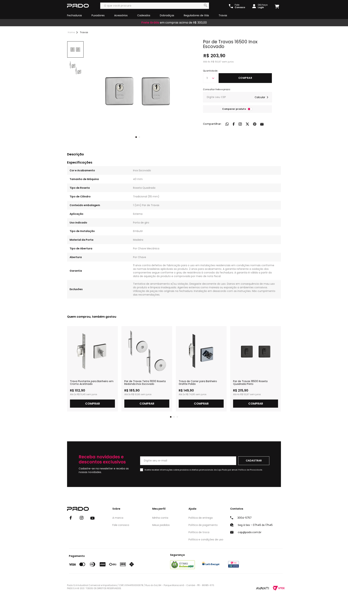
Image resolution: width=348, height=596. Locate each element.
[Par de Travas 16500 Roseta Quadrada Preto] (255, 351)
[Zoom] (75, 49)
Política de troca (198, 532)
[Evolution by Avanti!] (262, 588)
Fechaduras (74, 15)
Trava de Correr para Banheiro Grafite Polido (198, 382)
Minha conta (160, 518)
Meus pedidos (161, 525)
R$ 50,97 (216, 61)
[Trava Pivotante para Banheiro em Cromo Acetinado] (92, 351)
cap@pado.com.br (249, 532)
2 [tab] (139, 137)
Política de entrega (200, 518)
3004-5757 (244, 518)
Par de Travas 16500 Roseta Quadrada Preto (250, 382)
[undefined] (137, 90)
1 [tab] (136, 137)
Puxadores (98, 15)
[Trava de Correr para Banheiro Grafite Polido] (201, 351)
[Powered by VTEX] (279, 588)
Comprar (245, 78)
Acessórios (121, 15)
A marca (117, 518)
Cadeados (143, 15)
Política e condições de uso (205, 539)
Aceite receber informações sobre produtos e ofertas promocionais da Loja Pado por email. (203, 470)
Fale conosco (120, 525)
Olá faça (263, 6)
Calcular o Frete (237, 97)
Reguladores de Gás (196, 15)
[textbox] (154, 6)
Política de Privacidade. (250, 469)
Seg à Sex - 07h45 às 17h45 (255, 525)
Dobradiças (167, 15)
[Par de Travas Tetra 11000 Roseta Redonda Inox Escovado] (147, 351)
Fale (240, 6)
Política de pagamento (203, 525)
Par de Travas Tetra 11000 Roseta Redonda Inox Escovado (145, 382)
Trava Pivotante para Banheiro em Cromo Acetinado (91, 382)
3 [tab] (177, 417)
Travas (223, 15)
